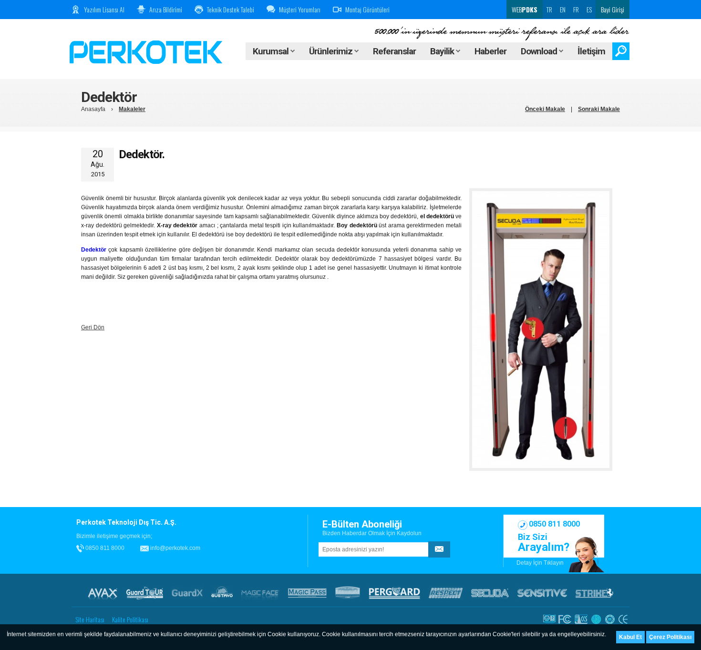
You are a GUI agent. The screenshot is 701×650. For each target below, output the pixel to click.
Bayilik (443, 51)
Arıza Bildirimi (165, 9)
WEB (523, 9)
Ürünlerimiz (331, 51)
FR (576, 9)
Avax (102, 592)
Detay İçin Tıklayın (540, 562)
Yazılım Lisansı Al (104, 9)
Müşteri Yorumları (299, 9)
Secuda (490, 592)
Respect (445, 592)
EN (563, 9)
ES (589, 9)
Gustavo (222, 592)
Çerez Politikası (670, 637)
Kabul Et (630, 637)
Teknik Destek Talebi (230, 9)
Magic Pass (307, 592)
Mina (347, 592)
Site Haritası (89, 619)
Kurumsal (271, 51)
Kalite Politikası (130, 619)
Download (540, 51)
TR (549, 9)
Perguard (394, 592)
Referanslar (394, 51)
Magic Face (260, 592)
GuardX (187, 592)
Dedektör (93, 249)
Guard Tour (144, 592)
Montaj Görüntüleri (367, 9)
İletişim (591, 51)
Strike (594, 592)
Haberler (490, 51)
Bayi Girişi (612, 9)
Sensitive (542, 592)
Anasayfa (93, 109)
